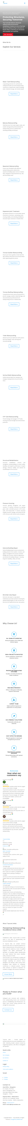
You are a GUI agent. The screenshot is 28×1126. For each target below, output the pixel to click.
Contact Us (8, 1010)
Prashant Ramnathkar (8, 864)
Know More (8, 974)
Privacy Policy (6, 1066)
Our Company (6, 1055)
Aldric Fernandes (6, 851)
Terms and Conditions (8, 1069)
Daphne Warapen (7, 883)
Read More (14, 94)
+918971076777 (10, 1102)
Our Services (8, 34)
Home (4, 1052)
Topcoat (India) (6, 839)
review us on (6, 846)
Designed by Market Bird (16, 1119)
